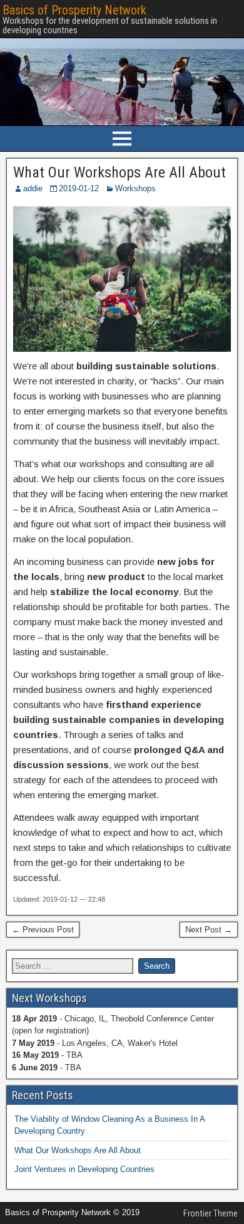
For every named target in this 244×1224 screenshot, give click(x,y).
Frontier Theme (210, 1213)
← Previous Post (43, 929)
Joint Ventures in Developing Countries (84, 1169)
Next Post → (208, 929)
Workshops (135, 188)
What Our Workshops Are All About (119, 172)
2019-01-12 (79, 188)
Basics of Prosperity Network (74, 10)
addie (33, 188)
